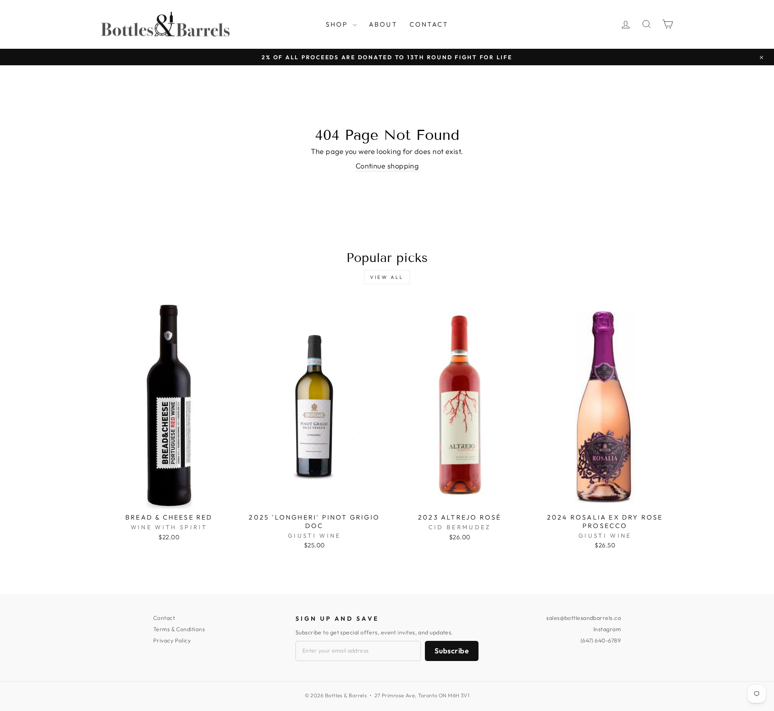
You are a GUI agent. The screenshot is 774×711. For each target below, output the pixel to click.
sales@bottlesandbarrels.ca (583, 618)
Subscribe (452, 650)
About (383, 24)
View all (387, 277)
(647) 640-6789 (600, 640)
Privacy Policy (172, 640)
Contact (429, 24)
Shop (338, 24)
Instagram (607, 629)
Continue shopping (387, 165)
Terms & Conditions (179, 629)
